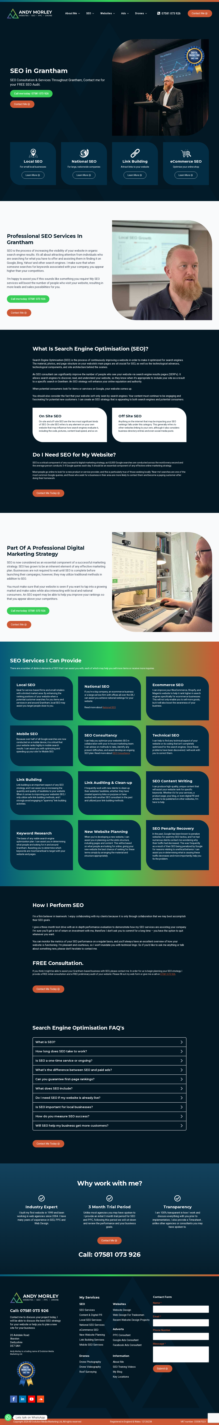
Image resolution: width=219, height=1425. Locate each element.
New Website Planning (92, 1335)
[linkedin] (22, 1399)
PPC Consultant (122, 1335)
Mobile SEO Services (91, 1345)
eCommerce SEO (88, 1330)
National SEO (109, 707)
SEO (88, 13)
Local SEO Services (90, 1320)
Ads (123, 13)
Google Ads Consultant (126, 1340)
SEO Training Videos (124, 1367)
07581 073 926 (167, 974)
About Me (71, 13)
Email (157, 1316)
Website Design (122, 1310)
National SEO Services (92, 1325)
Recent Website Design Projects (127, 1320)
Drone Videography (90, 1367)
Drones (139, 13)
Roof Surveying (88, 1372)
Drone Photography (90, 1362)
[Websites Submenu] (115, 13)
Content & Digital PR (90, 1315)
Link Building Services (91, 1340)
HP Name (150, 1294)
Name (157, 1303)
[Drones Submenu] (147, 13)
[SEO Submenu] (94, 13)
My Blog (117, 1372)
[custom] (40, 1399)
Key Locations (121, 1377)
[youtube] (31, 1399)
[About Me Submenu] (80, 13)
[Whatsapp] (8, 1417)
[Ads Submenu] (129, 13)
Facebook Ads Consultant (127, 1345)
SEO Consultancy (121, 753)
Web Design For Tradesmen (127, 1315)
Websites (106, 13)
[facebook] (13, 1399)
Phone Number (161, 1330)
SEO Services (87, 1310)
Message (159, 1344)
